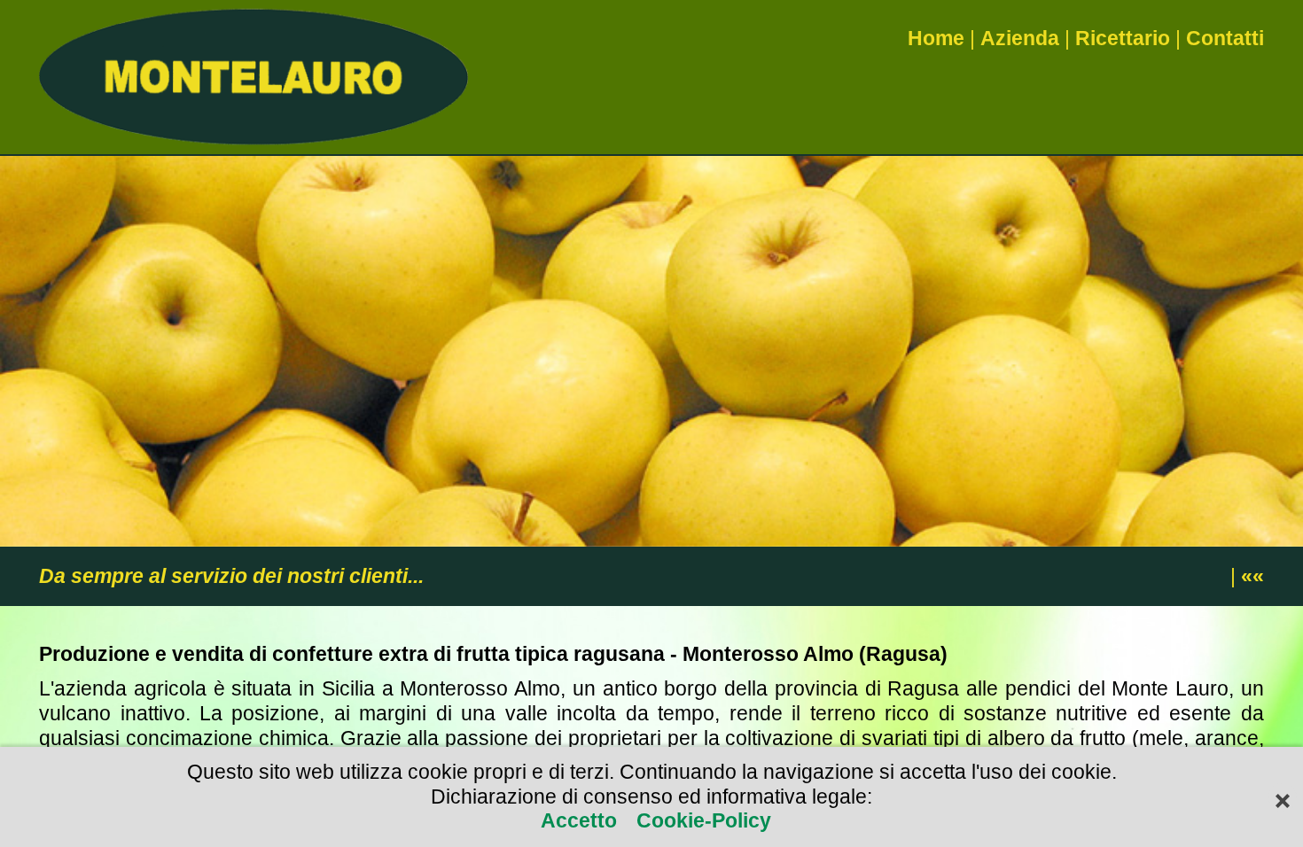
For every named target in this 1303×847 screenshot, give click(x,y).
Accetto (581, 820)
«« (1252, 575)
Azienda (1019, 38)
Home (936, 38)
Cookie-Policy (701, 820)
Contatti (1225, 38)
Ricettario (1122, 38)
